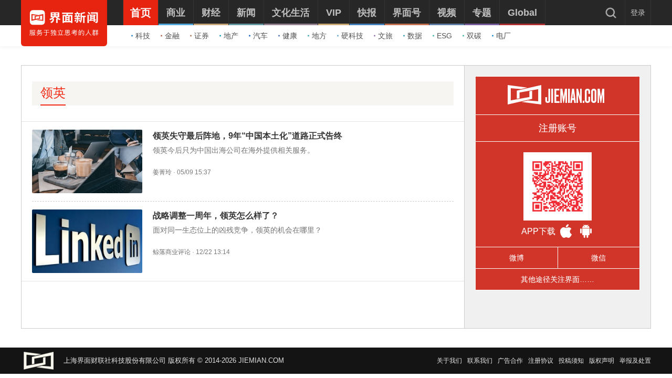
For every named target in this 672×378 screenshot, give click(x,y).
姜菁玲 (162, 172)
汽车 (260, 36)
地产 (231, 36)
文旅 (385, 36)
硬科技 (352, 36)
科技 (142, 36)
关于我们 (449, 360)
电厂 (503, 36)
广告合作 (510, 360)
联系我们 (479, 360)
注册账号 (557, 128)
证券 (201, 36)
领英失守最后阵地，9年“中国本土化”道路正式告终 (247, 135)
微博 (516, 258)
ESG (444, 36)
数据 (414, 36)
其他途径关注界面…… (557, 279)
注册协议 (540, 360)
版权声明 (601, 360)
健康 (289, 36)
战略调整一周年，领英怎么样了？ (216, 215)
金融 (172, 36)
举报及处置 (635, 360)
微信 (598, 258)
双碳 (474, 36)
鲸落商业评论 (172, 252)
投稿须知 (571, 360)
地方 (319, 36)
